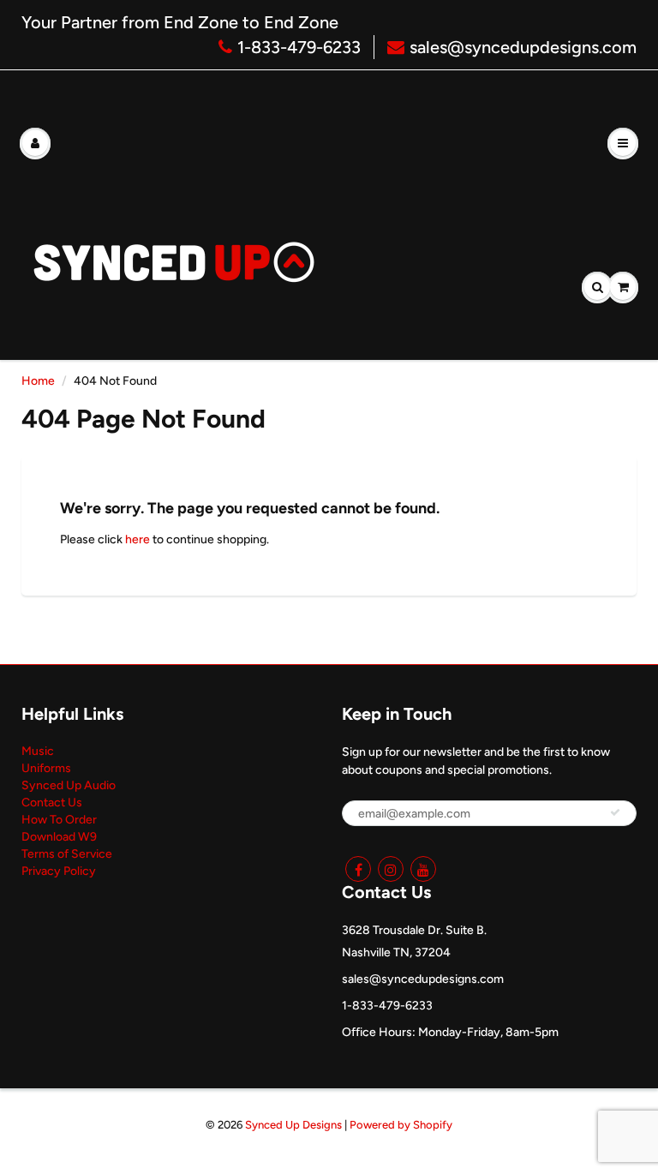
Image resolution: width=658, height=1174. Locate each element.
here (137, 539)
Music (37, 751)
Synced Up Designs (293, 1124)
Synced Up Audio (68, 785)
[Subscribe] (615, 812)
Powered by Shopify (401, 1124)
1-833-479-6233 (299, 47)
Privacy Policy (58, 871)
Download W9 (59, 837)
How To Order (59, 819)
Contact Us (51, 802)
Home (38, 381)
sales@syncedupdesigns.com (523, 47)
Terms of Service (66, 854)
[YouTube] (423, 869)
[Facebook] (358, 869)
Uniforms (46, 768)
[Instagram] (391, 869)
